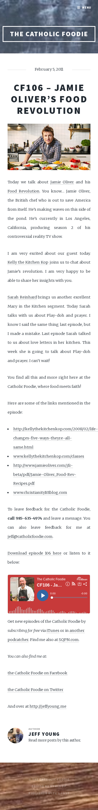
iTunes (53, 630)
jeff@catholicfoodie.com (30, 536)
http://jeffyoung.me (48, 706)
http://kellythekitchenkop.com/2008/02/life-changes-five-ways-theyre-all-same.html (55, 438)
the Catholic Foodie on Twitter (36, 689)
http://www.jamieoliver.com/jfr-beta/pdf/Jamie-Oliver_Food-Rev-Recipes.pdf (44, 474)
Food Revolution (23, 191)
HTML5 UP (58, 786)
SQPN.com (69, 639)
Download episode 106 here (34, 553)
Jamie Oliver (62, 182)
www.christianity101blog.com (40, 492)
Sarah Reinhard (22, 297)
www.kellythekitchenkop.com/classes (48, 456)
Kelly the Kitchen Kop (28, 262)
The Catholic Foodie (49, 34)
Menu (86, 7)
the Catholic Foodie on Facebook (37, 673)
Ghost (64, 793)
